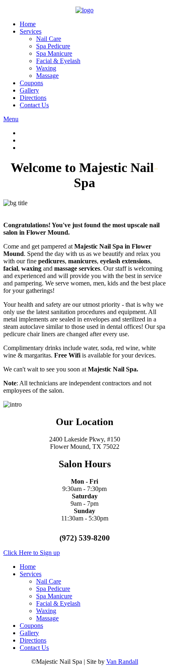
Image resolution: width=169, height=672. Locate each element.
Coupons (31, 82)
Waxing (46, 68)
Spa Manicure (54, 53)
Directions (33, 97)
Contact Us (34, 105)
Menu (10, 118)
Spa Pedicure (53, 46)
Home (28, 23)
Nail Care (48, 38)
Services (30, 31)
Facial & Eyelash (58, 60)
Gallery (29, 90)
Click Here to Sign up (31, 552)
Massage (47, 75)
